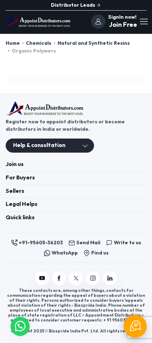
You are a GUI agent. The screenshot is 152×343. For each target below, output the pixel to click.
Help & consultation (39, 145)
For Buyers (20, 178)
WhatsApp (65, 253)
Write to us (127, 242)
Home (13, 43)
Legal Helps (21, 204)
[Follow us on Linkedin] (110, 278)
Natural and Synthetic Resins (94, 43)
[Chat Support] (135, 326)
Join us (15, 164)
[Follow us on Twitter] (76, 278)
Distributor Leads (73, 5)
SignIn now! (122, 17)
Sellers (15, 191)
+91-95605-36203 (41, 242)
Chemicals (38, 43)
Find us (100, 253)
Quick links (20, 218)
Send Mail (88, 242)
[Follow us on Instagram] (93, 278)
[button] (20, 325)
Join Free (122, 25)
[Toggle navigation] (143, 21)
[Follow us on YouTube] (42, 278)
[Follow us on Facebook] (59, 278)
